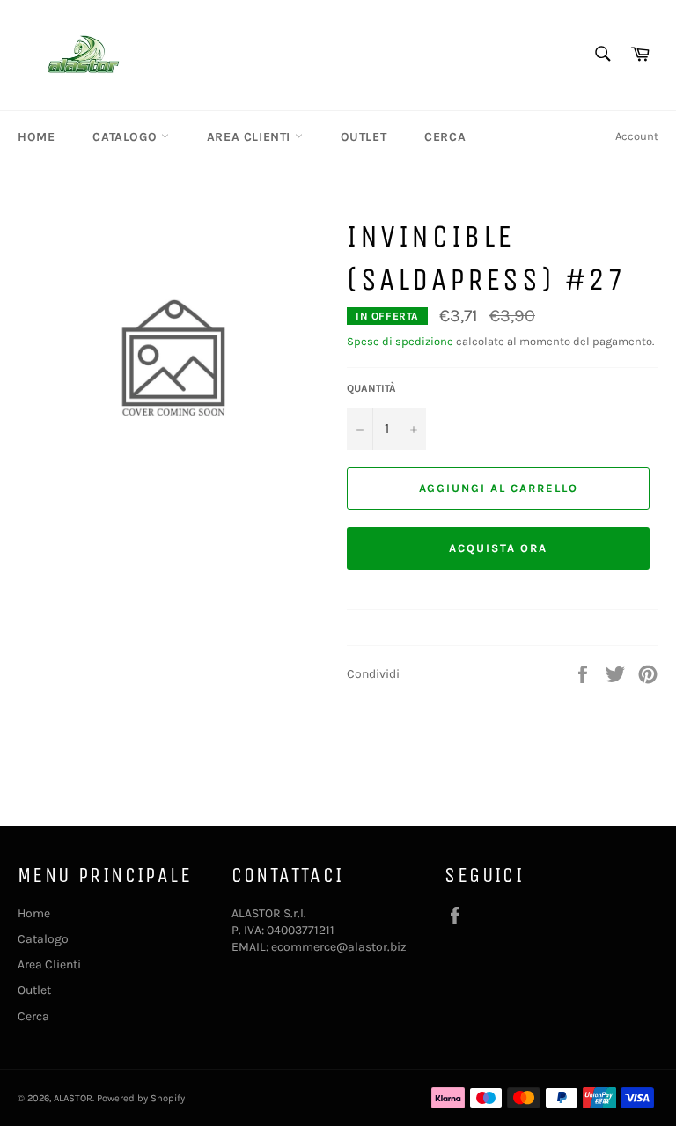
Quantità (371, 388)
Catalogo (126, 136)
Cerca (445, 136)
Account (636, 136)
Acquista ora (498, 548)
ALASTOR (73, 1098)
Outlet (364, 136)
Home (36, 136)
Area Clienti (251, 136)
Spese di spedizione (400, 341)
